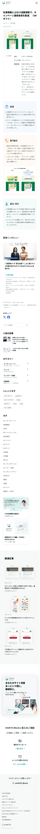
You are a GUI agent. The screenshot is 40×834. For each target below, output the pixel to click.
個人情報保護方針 (6, 819)
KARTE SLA (5, 796)
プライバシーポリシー (8, 805)
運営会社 (4, 817)
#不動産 (5, 456)
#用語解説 (6, 425)
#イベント (6, 487)
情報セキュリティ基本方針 (9, 802)
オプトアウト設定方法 (8, 799)
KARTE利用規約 (6, 793)
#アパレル (6, 444)
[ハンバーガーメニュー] (37, 3)
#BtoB (5, 460)
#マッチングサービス (10, 464)
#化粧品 (5, 452)
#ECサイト (6, 23)
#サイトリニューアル (9, 432)
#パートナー (7, 440)
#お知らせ (6, 476)
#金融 (5, 483)
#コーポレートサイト (10, 472)
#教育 (5, 479)
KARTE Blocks (7, 302)
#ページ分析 (7, 407)
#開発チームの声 (8, 491)
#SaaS (18, 400)
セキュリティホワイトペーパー (10, 808)
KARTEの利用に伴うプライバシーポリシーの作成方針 (16, 811)
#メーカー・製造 (8, 468)
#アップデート (8, 396)
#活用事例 (12, 23)
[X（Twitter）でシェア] (4, 317)
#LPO (14, 404)
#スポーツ (6, 448)
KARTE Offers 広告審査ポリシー (10, 814)
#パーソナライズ (8, 400)
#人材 (21, 404)
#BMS (5, 429)
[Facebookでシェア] (8, 317)
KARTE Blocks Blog (17, 302)
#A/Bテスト (18, 396)
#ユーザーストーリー (9, 421)
